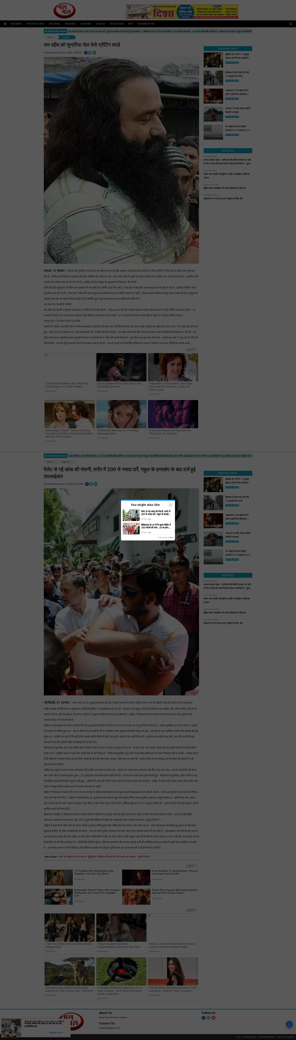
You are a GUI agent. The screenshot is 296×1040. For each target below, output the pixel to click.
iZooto (171, 537)
